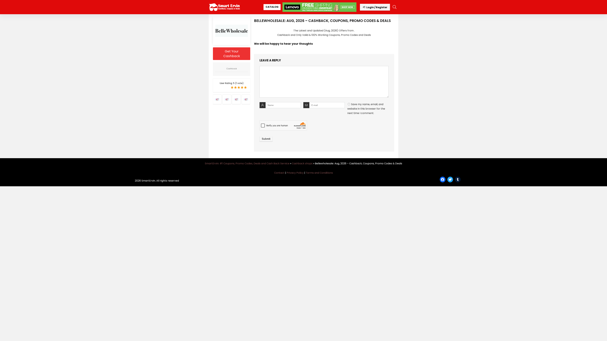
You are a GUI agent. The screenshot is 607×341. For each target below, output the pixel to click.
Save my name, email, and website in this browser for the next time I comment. (366, 108)
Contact (279, 173)
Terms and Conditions (319, 173)
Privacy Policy (295, 173)
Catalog (272, 7)
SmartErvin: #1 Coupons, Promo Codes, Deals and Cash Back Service (247, 163)
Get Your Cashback (231, 53)
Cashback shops (302, 163)
